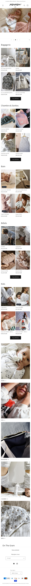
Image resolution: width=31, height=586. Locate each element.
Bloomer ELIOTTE (4, 271)
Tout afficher (15, 98)
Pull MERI (3, 246)
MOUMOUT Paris (8, 583)
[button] (2, 5)
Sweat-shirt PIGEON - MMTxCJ (7, 331)
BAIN (2, 538)
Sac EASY (17, 68)
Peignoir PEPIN (19, 214)
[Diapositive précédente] (11, 39)
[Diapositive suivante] (19, 39)
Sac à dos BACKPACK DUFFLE (6, 92)
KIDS (2, 420)
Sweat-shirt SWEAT (19, 307)
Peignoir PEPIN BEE (5, 214)
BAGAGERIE (4, 459)
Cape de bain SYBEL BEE (6, 189)
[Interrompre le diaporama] (29, 39)
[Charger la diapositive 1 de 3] (14, 40)
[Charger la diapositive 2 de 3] (15, 40)
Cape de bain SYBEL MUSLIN (21, 189)
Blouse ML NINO (19, 271)
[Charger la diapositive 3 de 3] (17, 40)
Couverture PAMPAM (5, 129)
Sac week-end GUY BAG (20, 92)
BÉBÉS (3, 380)
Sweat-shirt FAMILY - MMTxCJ (21, 331)
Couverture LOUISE (19, 129)
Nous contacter (15, 550)
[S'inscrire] (23, 558)
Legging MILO (18, 246)
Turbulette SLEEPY (19, 153)
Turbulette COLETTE (5, 153)
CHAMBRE (3, 499)
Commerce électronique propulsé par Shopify (20, 583)
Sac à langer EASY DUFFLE (6, 68)
